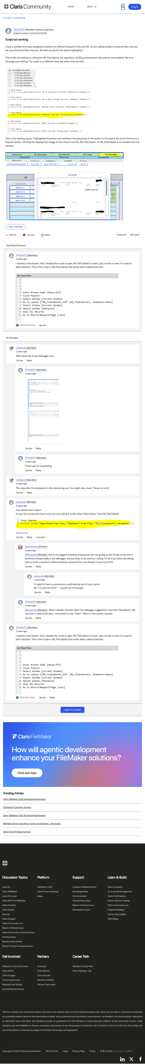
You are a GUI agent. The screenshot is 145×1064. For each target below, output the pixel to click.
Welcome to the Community (15, 966)
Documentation (79, 896)
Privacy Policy (78, 1051)
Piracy (93, 1051)
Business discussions (12, 941)
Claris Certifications (117, 896)
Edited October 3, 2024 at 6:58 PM (30, 33)
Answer (31, 235)
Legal (65, 1051)
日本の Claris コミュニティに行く (116, 1051)
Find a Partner (43, 971)
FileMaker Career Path (82, 966)
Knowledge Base (80, 891)
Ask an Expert (44, 975)
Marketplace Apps (81, 909)
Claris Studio (8, 909)
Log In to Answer (72, 709)
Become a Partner (45, 980)
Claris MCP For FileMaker (13, 900)
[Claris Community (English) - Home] (27, 7)
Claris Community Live (12, 923)
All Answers (12, 337)
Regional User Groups (12, 984)
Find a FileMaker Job (81, 971)
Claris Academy (115, 887)
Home (71, 6)
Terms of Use (52, 1051)
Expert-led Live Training (119, 900)
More (90, 6)
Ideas (40, 896)
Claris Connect (9, 905)
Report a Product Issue (13, 928)
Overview (41, 966)
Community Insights (117, 914)
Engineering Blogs (116, 909)
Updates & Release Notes (84, 887)
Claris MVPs (8, 971)
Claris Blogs (113, 918)
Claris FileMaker (9, 891)
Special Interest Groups (13, 989)
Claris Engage (8, 918)
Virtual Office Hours (81, 900)
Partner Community (46, 984)
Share (47, 235)
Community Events (11, 980)
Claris (5, 863)
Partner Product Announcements (17, 946)
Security (6, 914)
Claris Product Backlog (48, 891)
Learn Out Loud (9, 896)
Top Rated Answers (16, 245)
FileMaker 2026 (44, 887)
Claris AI (6, 887)
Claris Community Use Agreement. (62, 1030)
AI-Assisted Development (120, 891)
